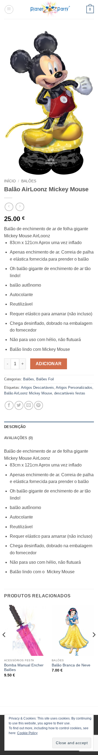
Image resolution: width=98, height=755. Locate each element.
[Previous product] (20, 207)
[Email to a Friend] (28, 405)
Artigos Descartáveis (37, 387)
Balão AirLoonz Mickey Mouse (28, 393)
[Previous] (4, 645)
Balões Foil (45, 379)
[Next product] (9, 207)
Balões (28, 181)
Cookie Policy (27, 733)
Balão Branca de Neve (71, 665)
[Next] (93, 645)
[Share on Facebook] (9, 405)
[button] (9, 9)
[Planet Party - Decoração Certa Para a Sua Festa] (50, 9)
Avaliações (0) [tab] (18, 438)
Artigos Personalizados (74, 387)
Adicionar (49, 363)
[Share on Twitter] (18, 405)
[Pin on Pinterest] (38, 405)
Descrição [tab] (15, 427)
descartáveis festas (69, 393)
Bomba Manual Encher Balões (24, 667)
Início (10, 181)
